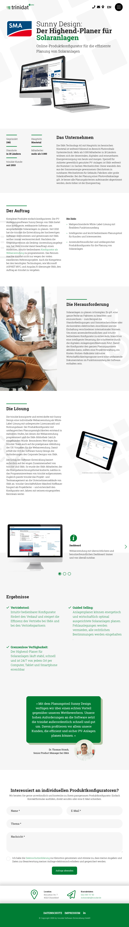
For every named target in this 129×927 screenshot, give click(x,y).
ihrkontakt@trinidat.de (91, 897)
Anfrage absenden (64, 870)
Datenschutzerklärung (38, 857)
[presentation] (3, 546)
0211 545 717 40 (87, 894)
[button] (59, 573)
